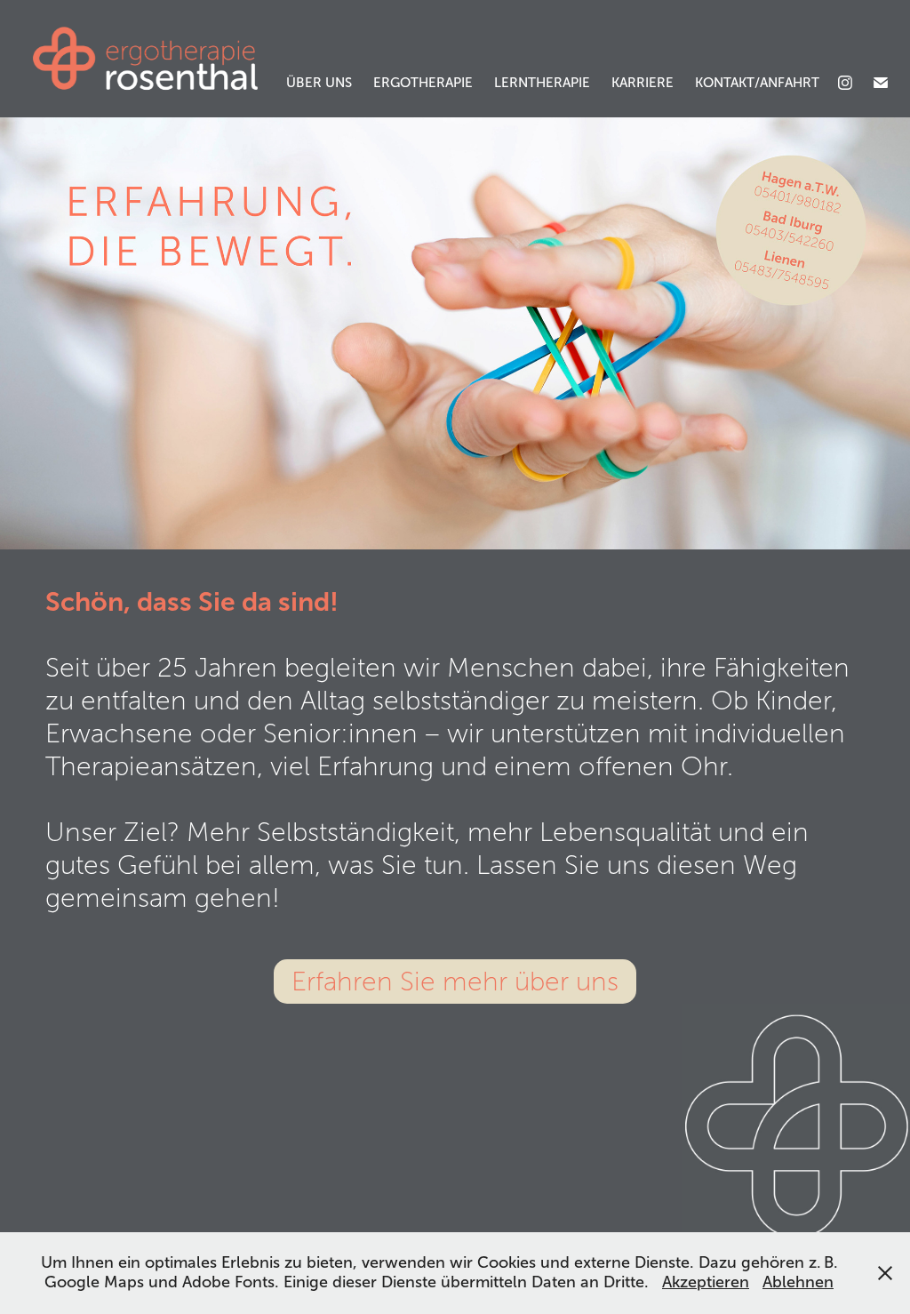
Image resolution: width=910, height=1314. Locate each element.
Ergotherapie (423, 83)
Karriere (642, 83)
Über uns (319, 83)
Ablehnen (798, 1282)
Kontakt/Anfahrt (757, 83)
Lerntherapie (542, 83)
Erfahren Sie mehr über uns (455, 981)
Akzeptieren (705, 1282)
